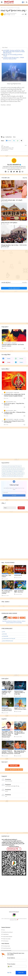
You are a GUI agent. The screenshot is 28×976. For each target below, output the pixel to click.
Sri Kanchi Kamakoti (7, 950)
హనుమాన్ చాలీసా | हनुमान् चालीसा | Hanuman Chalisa (20, 708)
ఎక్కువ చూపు (25, 177)
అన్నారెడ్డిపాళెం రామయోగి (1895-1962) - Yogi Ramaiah (6, 693)
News (4, 7)
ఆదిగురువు (15, 471)
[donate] (19, 171)
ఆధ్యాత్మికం (20, 471)
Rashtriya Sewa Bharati (8, 932)
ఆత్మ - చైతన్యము (9, 471)
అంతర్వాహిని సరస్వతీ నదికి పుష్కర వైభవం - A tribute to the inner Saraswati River (13, 58)
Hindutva (8, 468)
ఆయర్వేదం (4, 473)
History (13, 468)
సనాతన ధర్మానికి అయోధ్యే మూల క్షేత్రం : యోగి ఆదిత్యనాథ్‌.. (12, 200)
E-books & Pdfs (5, 636)
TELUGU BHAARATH (13, 164)
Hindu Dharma (5, 466)
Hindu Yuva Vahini (6, 939)
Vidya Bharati (5, 934)
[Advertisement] (14, 32)
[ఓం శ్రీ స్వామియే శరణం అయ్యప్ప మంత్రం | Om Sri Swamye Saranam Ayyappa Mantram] (14, 380)
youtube (8, 362)
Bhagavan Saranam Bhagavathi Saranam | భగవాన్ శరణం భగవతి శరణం (14, 421)
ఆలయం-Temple (21, 473)
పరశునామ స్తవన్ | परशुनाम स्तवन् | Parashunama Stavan (7, 709)
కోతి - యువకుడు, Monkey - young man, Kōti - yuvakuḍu (7, 592)
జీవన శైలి (10, 476)
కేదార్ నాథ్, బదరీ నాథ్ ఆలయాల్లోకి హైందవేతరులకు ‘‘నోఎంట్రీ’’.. (12, 55)
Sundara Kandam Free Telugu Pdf (9, 638)
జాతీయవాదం (5, 476)
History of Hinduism (20, 468)
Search (21, 507)
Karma (4, 471)
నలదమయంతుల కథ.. (18, 575)
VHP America (5, 941)
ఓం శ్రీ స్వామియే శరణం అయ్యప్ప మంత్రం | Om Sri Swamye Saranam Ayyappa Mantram (14, 395)
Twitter (14, 140)
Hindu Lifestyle (12, 466)
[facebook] (5, 171)
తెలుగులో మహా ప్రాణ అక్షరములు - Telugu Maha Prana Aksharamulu (14, 404)
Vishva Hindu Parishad (7, 936)
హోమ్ (2, 7)
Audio (4, 631)
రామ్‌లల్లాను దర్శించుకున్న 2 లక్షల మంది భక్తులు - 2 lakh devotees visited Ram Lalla (14, 245)
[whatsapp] (8, 171)
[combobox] (10, 966)
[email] (22, 171)
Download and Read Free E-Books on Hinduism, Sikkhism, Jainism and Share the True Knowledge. (14, 621)
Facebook (9, 140)
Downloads (5, 634)
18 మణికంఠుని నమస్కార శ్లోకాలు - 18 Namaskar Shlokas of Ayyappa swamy (14, 413)
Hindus (4, 468)
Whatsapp (17, 140)
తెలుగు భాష (20, 476)
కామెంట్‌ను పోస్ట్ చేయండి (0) (14, 288)
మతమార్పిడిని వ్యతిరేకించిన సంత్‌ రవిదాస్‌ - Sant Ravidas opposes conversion (13, 345)
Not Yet (9, 972)
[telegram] (11, 171)
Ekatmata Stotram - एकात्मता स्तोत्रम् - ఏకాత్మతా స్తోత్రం (19, 693)
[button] (26, 2)
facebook (8, 358)
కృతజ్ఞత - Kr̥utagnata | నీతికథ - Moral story (19, 591)
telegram (21, 362)
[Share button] (21, 140)
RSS (4, 930)
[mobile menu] (1, 2)
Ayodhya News (9, 137)
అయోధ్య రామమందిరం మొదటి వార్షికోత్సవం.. (9, 222)
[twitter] (14, 171)
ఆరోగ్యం (14, 473)
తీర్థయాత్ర (15, 476)
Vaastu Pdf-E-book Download (8, 640)
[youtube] (17, 171)
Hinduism (19, 466)
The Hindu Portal (6, 946)
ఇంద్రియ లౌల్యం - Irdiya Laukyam (6, 576)
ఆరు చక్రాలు (10, 473)
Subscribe (21, 972)
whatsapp (21, 358)
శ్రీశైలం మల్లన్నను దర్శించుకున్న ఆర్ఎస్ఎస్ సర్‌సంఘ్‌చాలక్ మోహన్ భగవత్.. (19, 752)
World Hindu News (7, 948)
